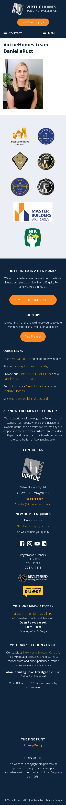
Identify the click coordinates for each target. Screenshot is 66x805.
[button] (33, 300)
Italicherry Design (52, 800)
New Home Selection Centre (40, 652)
